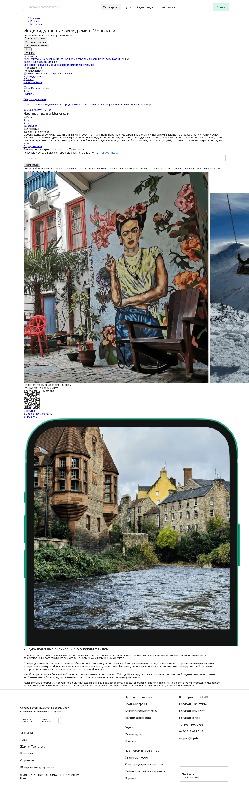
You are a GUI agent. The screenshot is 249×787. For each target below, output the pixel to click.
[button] (221, 7)
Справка (130, 778)
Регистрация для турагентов (144, 764)
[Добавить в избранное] (25, 86)
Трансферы (166, 7)
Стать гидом (133, 734)
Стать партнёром (136, 757)
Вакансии (26, 753)
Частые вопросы (136, 704)
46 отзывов (30, 125)
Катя (26, 120)
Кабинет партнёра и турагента (145, 771)
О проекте (27, 760)
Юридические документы (37, 767)
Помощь (130, 741)
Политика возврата (138, 717)
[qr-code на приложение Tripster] (63, 720)
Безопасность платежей (141, 711)
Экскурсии (27, 733)
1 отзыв (28, 93)
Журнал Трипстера (32, 746)
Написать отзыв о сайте (191, 775)
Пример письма (109, 152)
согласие (72, 168)
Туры (128, 7)
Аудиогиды (144, 7)
